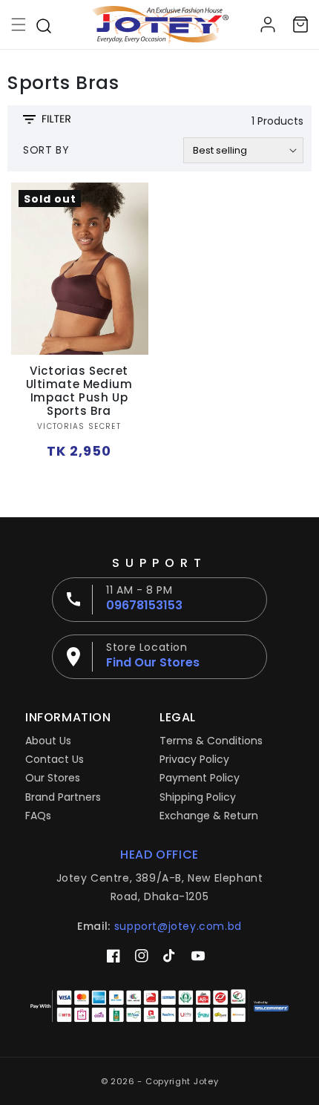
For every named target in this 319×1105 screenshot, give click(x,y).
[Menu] (18, 24)
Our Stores (52, 777)
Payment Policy (200, 777)
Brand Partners (63, 797)
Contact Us (54, 759)
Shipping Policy (198, 797)
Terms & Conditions (211, 740)
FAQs (38, 815)
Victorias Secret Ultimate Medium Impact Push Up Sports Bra (79, 391)
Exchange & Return (209, 815)
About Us (48, 740)
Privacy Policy (194, 759)
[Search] (44, 24)
